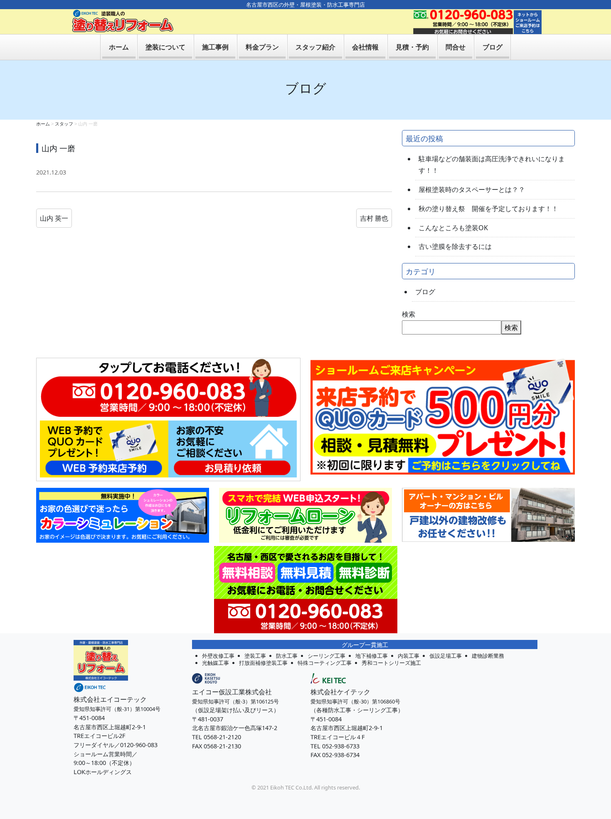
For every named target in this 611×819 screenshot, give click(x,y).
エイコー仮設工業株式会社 (232, 691)
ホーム (119, 47)
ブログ (493, 47)
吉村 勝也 (374, 218)
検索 (408, 314)
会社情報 (365, 47)
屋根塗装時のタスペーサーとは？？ (472, 189)
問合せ (456, 47)
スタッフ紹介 (315, 47)
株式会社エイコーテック (110, 699)
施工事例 (215, 47)
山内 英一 (54, 218)
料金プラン (262, 47)
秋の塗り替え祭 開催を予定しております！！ (488, 208)
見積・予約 (412, 47)
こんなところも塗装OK (453, 227)
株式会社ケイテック (340, 691)
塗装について (165, 47)
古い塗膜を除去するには (455, 246)
